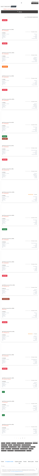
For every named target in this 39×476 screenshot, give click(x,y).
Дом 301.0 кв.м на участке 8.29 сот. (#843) (8, 401)
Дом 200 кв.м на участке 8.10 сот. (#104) (7, 168)
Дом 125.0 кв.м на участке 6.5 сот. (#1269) (8, 238)
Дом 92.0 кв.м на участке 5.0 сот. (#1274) (8, 122)
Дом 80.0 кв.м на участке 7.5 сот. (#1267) (8, 29)
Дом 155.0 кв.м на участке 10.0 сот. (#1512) (8, 52)
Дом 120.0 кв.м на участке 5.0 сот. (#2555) (8, 215)
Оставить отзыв (34, 31)
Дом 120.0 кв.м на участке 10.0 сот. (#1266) (8, 192)
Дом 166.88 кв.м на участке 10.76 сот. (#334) (8, 285)
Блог (19, 463)
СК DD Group (4, 309)
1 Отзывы (35, 194)
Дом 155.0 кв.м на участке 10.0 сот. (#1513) (8, 99)
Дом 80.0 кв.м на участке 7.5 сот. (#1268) (8, 75)
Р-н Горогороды (5, 402)
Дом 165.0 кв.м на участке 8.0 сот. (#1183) (8, 354)
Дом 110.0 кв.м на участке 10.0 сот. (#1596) (8, 308)
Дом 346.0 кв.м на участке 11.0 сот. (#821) (8, 378)
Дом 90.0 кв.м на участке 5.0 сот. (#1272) (8, 145)
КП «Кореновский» (5, 355)
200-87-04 (35, 2)
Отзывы (36, 461)
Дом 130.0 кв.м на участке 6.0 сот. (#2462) (8, 261)
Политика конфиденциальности (17, 471)
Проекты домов (31, 461)
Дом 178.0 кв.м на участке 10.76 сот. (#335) (8, 331)
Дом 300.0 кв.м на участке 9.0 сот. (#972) (8, 424)
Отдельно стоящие (18, 461)
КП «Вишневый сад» (5, 286)
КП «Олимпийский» (5, 30)
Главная (2, 461)
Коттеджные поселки (9, 461)
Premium (25, 461)
